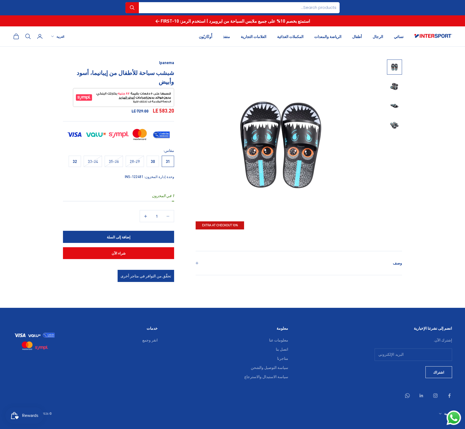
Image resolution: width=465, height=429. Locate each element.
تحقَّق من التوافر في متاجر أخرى (146, 275)
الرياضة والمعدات (327, 36)
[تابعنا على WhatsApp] (407, 395)
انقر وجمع (150, 339)
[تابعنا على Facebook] (449, 395)
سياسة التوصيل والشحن (269, 367)
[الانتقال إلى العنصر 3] (394, 105)
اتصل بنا (282, 349)
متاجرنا (282, 358)
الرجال (378, 36)
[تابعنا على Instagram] (435, 395)
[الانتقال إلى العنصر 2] (394, 86)
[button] (132, 7)
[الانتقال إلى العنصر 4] (394, 125)
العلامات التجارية (253, 36)
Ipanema (166, 62)
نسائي (399, 36)
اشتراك (438, 372)
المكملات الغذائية (290, 36)
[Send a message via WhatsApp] (453, 417)
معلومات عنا (278, 339)
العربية (60, 36)
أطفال (357, 36)
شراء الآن (119, 253)
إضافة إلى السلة (119, 237)
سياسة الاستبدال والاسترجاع (266, 376)
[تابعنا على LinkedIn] (421, 395)
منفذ (226, 36)
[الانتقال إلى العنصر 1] (394, 67)
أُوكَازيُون (205, 36)
